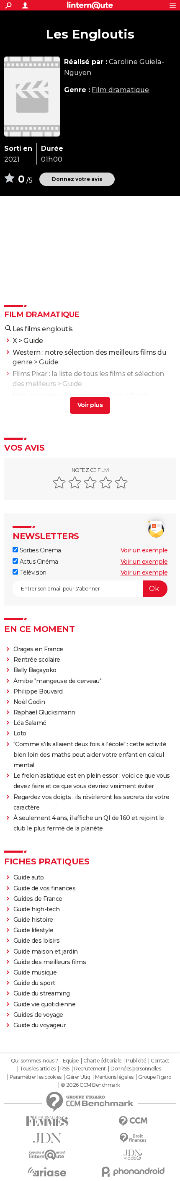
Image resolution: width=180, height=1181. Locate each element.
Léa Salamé (29, 723)
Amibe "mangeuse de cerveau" (57, 681)
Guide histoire (33, 919)
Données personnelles (136, 1069)
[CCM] (133, 1121)
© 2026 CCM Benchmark (90, 1085)
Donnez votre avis (77, 179)
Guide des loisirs (36, 940)
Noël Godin (29, 702)
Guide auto (28, 877)
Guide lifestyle (33, 930)
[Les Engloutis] (32, 97)
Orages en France (38, 649)
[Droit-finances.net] (133, 1138)
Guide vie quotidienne (44, 1004)
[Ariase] (47, 1171)
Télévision (32, 572)
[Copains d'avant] (47, 1155)
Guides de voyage (38, 1015)
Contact (160, 1061)
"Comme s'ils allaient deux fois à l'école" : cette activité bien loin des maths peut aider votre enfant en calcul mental (90, 754)
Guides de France (37, 899)
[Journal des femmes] (47, 1121)
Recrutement (90, 1069)
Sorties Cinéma (39, 550)
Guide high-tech (36, 909)
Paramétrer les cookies (36, 1077)
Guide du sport (34, 983)
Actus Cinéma (38, 561)
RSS (64, 1069)
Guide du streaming (41, 993)
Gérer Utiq (78, 1077)
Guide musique (35, 972)
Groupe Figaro (154, 1077)
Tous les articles (38, 1069)
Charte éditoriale (102, 1061)
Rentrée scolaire (36, 659)
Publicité (136, 1061)
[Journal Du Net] (47, 1138)
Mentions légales (114, 1077)
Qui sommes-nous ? (34, 1061)
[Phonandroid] (133, 1171)
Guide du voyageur (39, 1025)
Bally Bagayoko (35, 670)
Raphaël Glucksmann (44, 712)
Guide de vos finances (44, 888)
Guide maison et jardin (45, 951)
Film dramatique (120, 90)
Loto (19, 733)
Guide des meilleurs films (49, 962)
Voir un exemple (144, 550)
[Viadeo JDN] (133, 1155)
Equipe (71, 1061)
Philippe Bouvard (38, 691)
